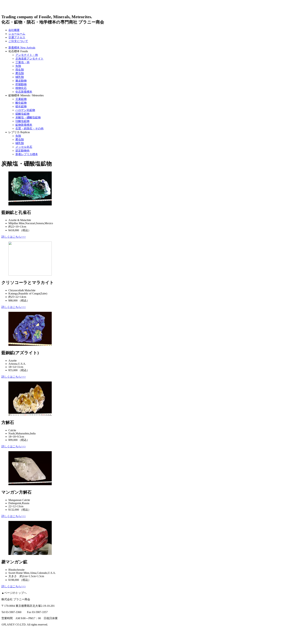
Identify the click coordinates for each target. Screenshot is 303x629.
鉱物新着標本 (23, 124)
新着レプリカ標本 (26, 154)
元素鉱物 (21, 99)
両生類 (19, 69)
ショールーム (16, 33)
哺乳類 (19, 76)
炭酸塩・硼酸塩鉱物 (28, 117)
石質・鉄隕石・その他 (29, 128)
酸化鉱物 (21, 102)
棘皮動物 (21, 80)
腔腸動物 (21, 84)
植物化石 (21, 88)
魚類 (18, 65)
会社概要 (14, 30)
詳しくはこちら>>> (13, 236)
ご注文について (18, 41)
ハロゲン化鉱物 (25, 110)
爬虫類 (19, 73)
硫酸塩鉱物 (22, 113)
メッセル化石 (23, 146)
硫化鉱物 (21, 106)
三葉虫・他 (22, 62)
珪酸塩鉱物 (22, 121)
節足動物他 (22, 150)
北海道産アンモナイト (29, 58)
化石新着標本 (23, 91)
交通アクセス (16, 37)
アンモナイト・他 (26, 54)
